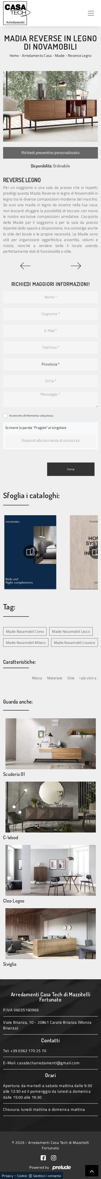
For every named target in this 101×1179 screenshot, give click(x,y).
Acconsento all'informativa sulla (31, 416)
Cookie (22, 1175)
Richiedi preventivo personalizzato (50, 153)
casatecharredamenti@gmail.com (48, 1063)
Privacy (7, 1175)
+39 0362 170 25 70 (28, 1051)
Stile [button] (70, 678)
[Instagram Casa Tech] (55, 1157)
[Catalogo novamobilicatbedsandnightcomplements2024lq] (30, 552)
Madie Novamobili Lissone (74, 642)
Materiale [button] (54, 678)
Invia (71, 469)
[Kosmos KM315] (25, 266)
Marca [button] (37, 678)
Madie (59, 55)
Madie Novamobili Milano (26, 642)
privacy (49, 416)
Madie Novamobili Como (25, 631)
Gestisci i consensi (47, 1175)
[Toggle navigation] (91, 13)
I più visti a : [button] (89, 678)
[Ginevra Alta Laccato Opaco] (76, 266)
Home (14, 55)
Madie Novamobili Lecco (71, 631)
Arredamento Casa (37, 55)
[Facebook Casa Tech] (46, 1157)
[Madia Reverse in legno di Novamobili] (50, 106)
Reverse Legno (79, 55)
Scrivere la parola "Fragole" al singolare (35, 427)
